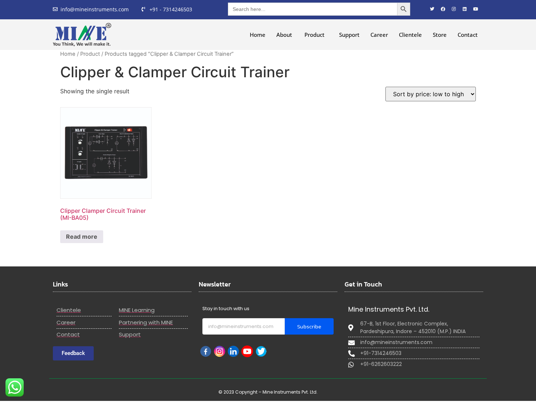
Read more (81, 236)
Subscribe (309, 326)
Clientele (410, 34)
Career (379, 34)
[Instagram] (454, 9)
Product (314, 34)
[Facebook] (443, 9)
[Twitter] (432, 9)
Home (257, 34)
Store (440, 34)
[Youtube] (475, 9)
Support (349, 34)
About (285, 34)
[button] (316, 35)
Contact (468, 34)
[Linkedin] (465, 9)
